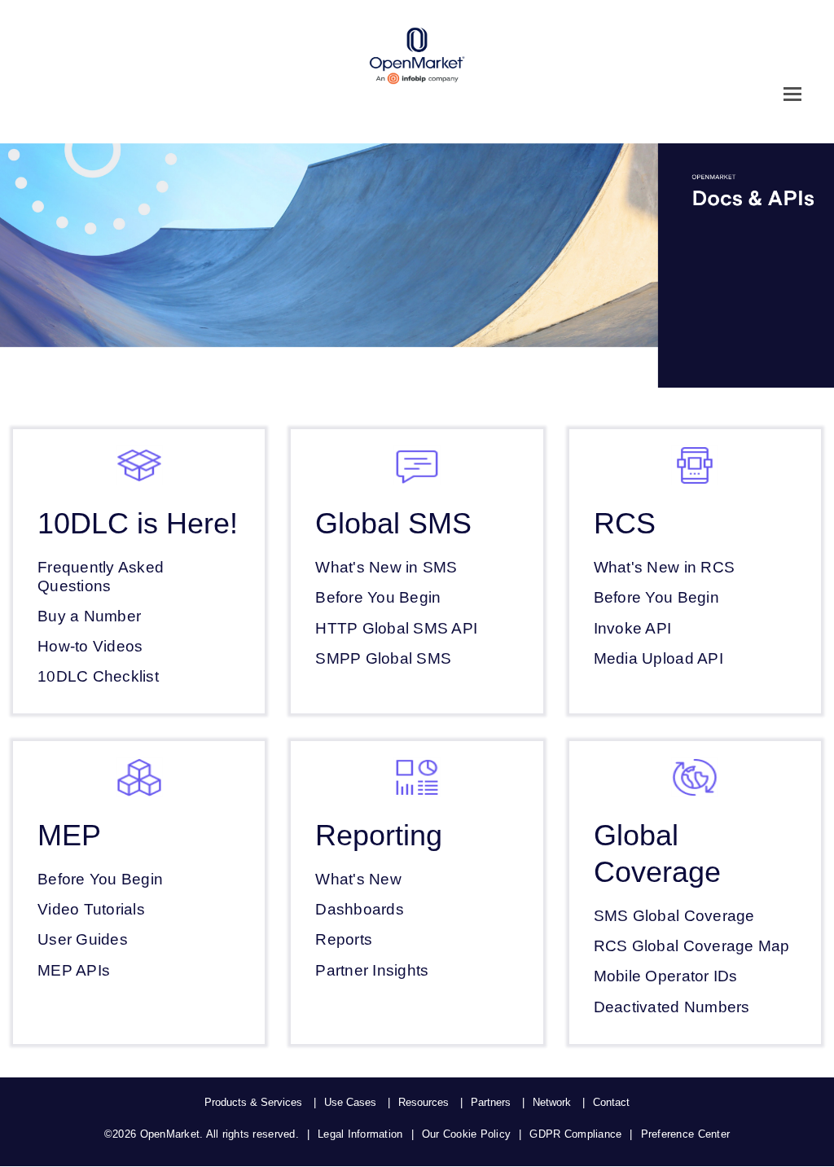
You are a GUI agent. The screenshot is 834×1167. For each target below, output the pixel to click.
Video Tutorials (91, 909)
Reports (343, 939)
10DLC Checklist (98, 676)
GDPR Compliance (575, 1134)
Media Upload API (658, 658)
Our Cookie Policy (466, 1134)
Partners (491, 1102)
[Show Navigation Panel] (792, 93)
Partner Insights (371, 970)
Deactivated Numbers (672, 1007)
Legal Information (360, 1134)
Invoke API (633, 628)
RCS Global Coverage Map (692, 945)
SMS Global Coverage (674, 915)
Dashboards (359, 909)
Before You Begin (378, 597)
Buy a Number (89, 616)
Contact (611, 1102)
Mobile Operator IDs (666, 976)
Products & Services (253, 1102)
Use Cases (350, 1102)
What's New (358, 879)
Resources (423, 1102)
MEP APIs (73, 970)
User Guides (82, 939)
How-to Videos (90, 646)
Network (552, 1102)
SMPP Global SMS (383, 658)
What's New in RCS (664, 567)
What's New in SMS (386, 567)
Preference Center (685, 1134)
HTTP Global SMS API (396, 628)
